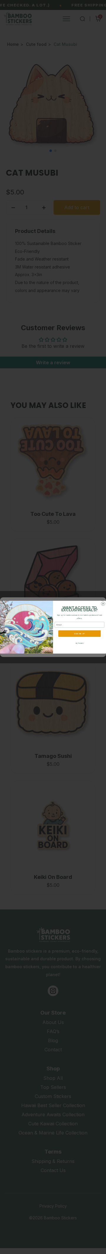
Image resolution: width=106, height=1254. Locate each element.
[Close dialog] (103, 603)
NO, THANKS (80, 643)
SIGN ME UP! (79, 633)
